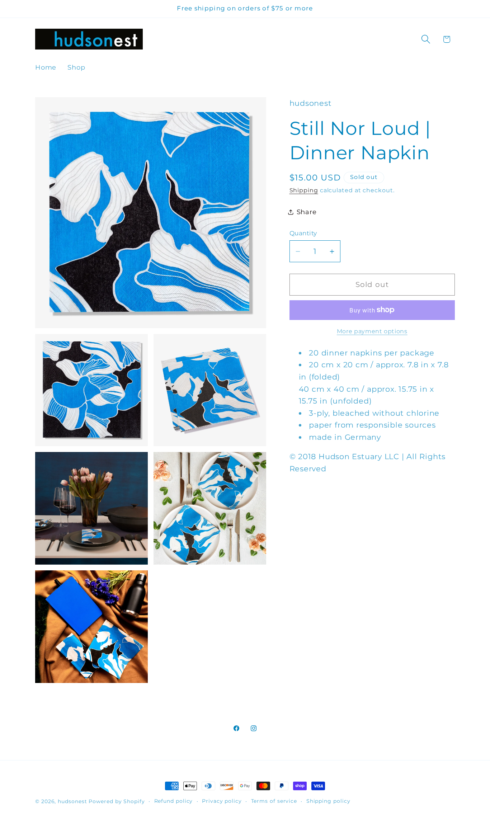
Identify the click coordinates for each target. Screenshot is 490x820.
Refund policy (173, 801)
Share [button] (307, 212)
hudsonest (72, 801)
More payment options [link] (372, 331)
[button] (426, 39)
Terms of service (274, 801)
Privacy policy (222, 801)
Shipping (303, 190)
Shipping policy (328, 801)
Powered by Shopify (117, 801)
